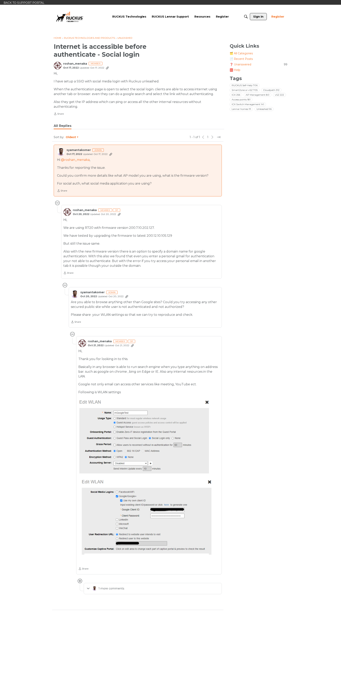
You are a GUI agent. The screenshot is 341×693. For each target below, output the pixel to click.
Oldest (71, 137)
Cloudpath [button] (271, 90)
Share (59, 114)
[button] (144, 437)
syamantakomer (79, 150)
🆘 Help (235, 70)
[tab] (62, 126)
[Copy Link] (107, 68)
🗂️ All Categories (241, 53)
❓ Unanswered (258, 64)
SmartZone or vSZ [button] (245, 90)
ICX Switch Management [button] (248, 104)
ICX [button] (236, 94)
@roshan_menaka (75, 160)
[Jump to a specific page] (218, 137)
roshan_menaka (75, 63)
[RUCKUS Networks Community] (70, 17)
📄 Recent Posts (241, 59)
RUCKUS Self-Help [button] (245, 85)
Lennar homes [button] (241, 108)
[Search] (245, 16)
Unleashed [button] (264, 108)
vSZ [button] (279, 94)
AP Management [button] (257, 94)
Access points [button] (241, 99)
